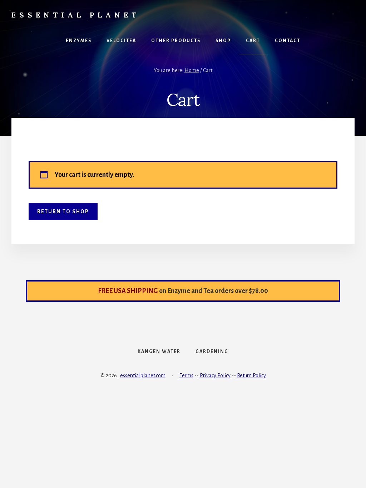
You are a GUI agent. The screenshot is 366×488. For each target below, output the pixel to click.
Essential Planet (75, 14)
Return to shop (63, 211)
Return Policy (251, 375)
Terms (186, 375)
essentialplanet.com (142, 375)
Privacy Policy (215, 375)
